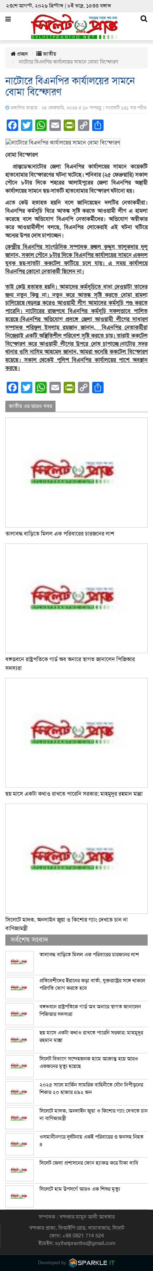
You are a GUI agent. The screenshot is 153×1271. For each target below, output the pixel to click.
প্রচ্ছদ (22, 54)
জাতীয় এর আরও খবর (30, 406)
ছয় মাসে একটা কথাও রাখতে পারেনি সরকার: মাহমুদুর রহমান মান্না (74, 793)
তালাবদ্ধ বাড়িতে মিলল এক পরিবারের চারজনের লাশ (59, 533)
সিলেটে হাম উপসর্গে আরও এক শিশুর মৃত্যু (79, 1189)
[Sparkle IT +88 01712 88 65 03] (92, 1262)
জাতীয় (49, 54)
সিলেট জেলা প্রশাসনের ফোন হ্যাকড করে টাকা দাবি (88, 1163)
